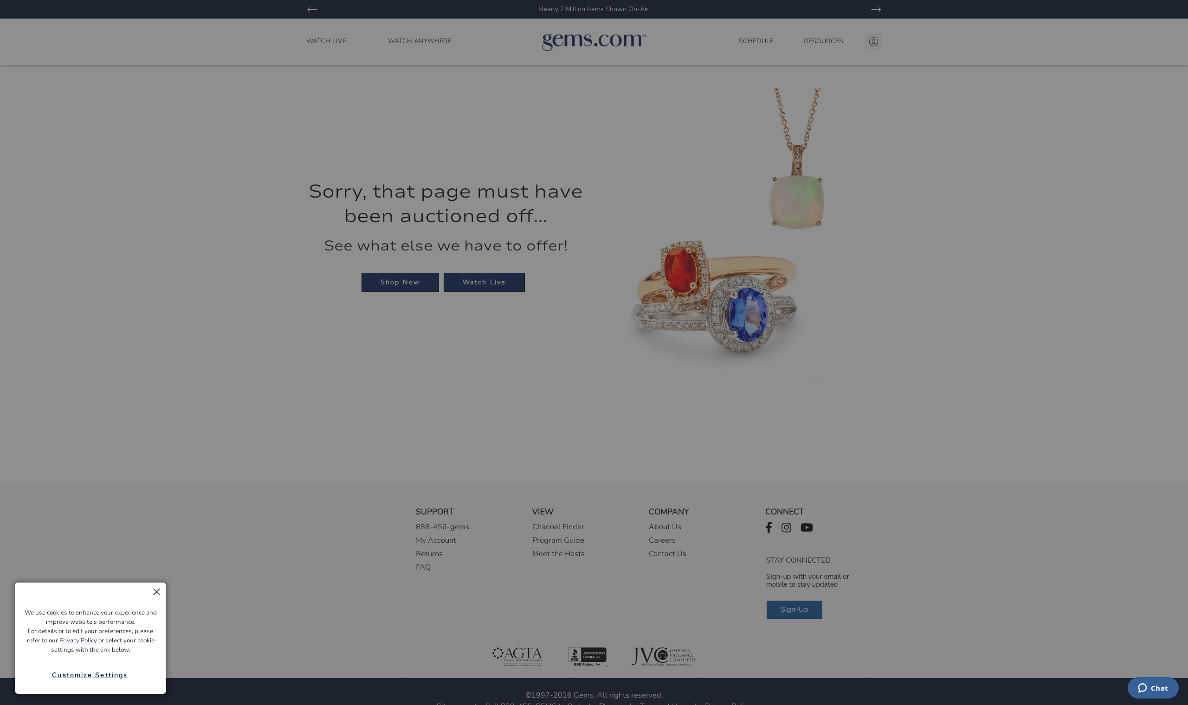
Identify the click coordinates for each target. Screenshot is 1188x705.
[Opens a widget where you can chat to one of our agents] (1153, 688)
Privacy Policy (78, 640)
